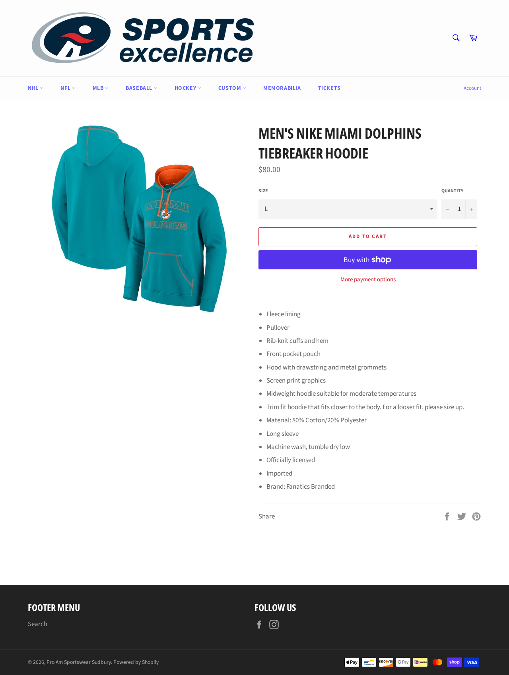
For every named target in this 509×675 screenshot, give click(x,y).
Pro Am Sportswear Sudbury (79, 662)
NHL (34, 88)
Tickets (329, 88)
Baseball (139, 88)
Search (37, 624)
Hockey (186, 88)
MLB (99, 88)
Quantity (452, 191)
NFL (66, 88)
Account (472, 88)
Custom (230, 88)
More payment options (368, 280)
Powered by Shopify (136, 662)
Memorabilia (282, 88)
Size (263, 191)
